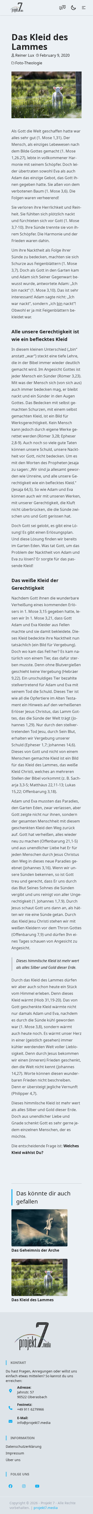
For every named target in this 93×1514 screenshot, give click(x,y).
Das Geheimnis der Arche (35, 1250)
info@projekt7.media (34, 1422)
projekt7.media (46, 1507)
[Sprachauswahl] (62, 7)
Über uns (13, 1460)
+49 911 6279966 (30, 1409)
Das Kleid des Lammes (32, 1299)
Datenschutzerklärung (23, 1446)
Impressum (15, 1453)
